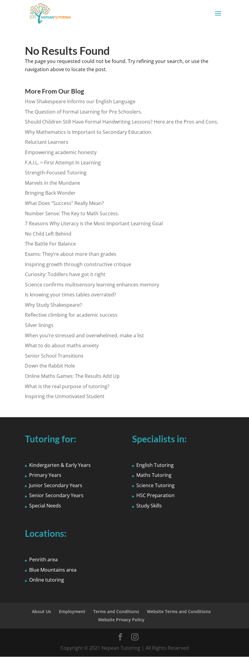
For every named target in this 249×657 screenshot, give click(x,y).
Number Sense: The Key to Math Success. (72, 213)
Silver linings (39, 325)
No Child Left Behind (48, 233)
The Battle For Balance (50, 243)
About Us (41, 611)
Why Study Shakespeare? (53, 305)
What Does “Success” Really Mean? (64, 203)
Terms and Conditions (116, 611)
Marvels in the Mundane (52, 183)
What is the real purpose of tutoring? (67, 386)
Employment (72, 611)
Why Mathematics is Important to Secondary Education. (88, 132)
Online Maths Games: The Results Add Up (72, 376)
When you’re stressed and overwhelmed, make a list (84, 335)
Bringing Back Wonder (50, 193)
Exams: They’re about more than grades (70, 254)
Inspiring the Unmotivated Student (64, 396)
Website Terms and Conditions (179, 611)
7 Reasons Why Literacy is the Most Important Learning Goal (94, 223)
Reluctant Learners (46, 142)
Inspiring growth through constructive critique (78, 264)
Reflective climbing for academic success (71, 315)
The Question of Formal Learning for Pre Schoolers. (83, 111)
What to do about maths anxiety (62, 345)
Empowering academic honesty (61, 152)
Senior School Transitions (54, 355)
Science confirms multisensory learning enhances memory (92, 284)
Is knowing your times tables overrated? (70, 294)
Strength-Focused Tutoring (56, 172)
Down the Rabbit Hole (50, 365)
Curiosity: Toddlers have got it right (65, 274)
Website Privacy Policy (121, 619)
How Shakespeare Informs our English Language (80, 101)
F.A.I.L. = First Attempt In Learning (63, 162)
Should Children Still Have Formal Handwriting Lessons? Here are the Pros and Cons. (121, 121)
